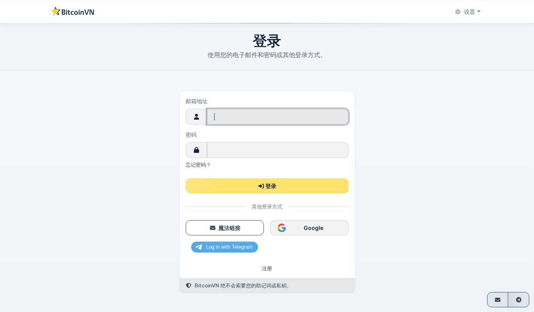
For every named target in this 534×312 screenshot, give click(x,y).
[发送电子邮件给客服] (498, 299)
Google (313, 227)
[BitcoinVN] (72, 12)
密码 (191, 134)
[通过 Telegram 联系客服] (518, 299)
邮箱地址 (197, 101)
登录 (270, 186)
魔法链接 (228, 227)
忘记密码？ (198, 164)
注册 (267, 268)
